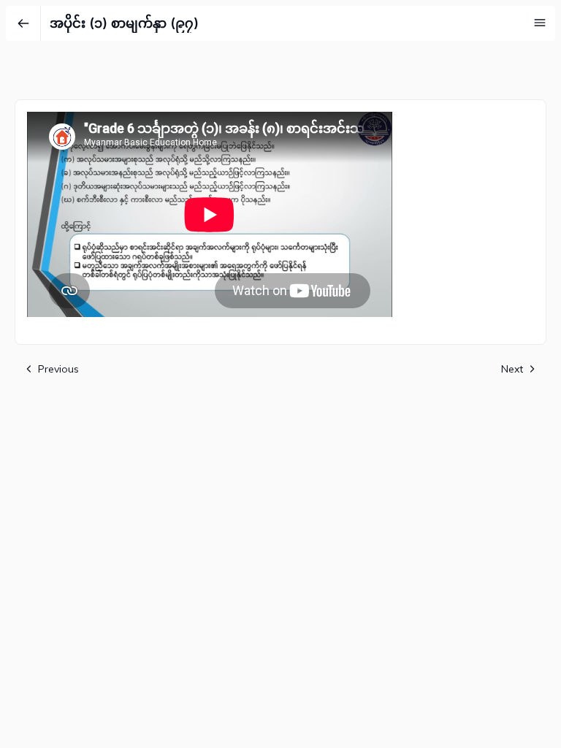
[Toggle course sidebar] (540, 23)
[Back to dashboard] (23, 23)
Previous (58, 368)
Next (512, 368)
